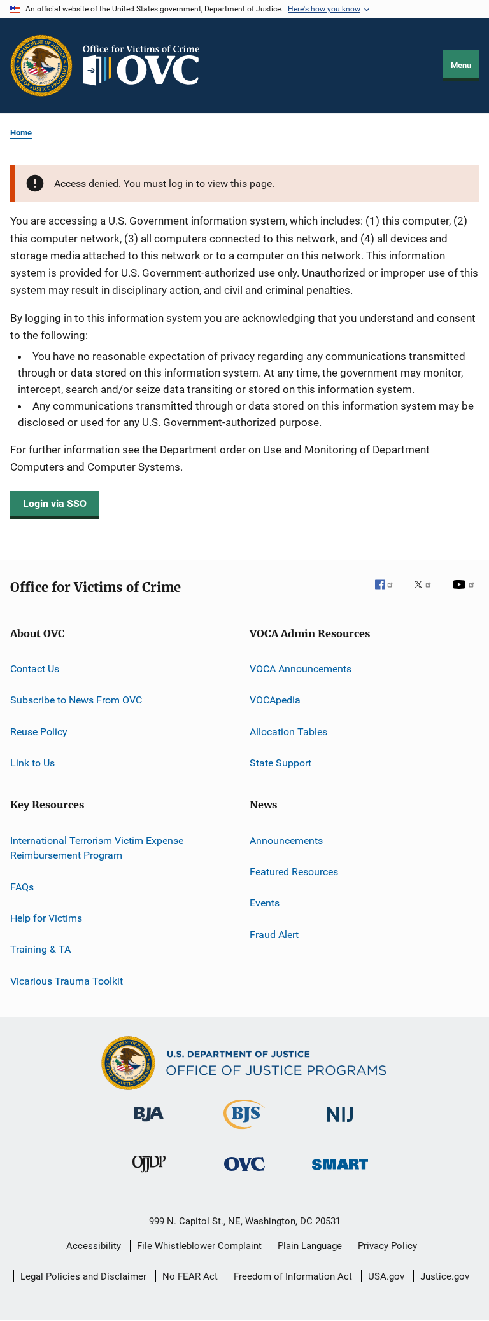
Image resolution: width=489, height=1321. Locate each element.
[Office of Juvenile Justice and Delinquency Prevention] (149, 1175)
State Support (280, 763)
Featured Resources (294, 872)
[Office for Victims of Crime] (244, 1173)
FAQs (22, 886)
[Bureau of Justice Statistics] (244, 1131)
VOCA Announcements (300, 669)
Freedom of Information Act (293, 1276)
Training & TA (40, 949)
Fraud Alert (274, 934)
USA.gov (386, 1276)
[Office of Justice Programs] (41, 65)
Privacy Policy (387, 1246)
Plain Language (310, 1246)
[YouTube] (465, 593)
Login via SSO (55, 503)
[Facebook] (389, 593)
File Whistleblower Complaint (199, 1246)
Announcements (286, 840)
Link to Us (32, 763)
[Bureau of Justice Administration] (149, 1123)
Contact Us (34, 669)
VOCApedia (275, 700)
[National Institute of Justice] (340, 1124)
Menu (461, 65)
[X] (427, 593)
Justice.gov (444, 1276)
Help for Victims (46, 918)
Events (265, 903)
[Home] (146, 65)
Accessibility (93, 1246)
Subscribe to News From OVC (76, 700)
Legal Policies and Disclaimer (83, 1276)
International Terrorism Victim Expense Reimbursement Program (96, 847)
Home (21, 132)
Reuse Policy (38, 732)
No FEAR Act (190, 1276)
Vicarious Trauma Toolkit (66, 981)
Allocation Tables (288, 732)
